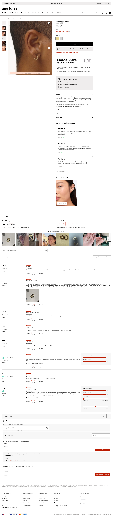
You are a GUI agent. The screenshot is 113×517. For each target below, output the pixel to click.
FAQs (40, 496)
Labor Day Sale (38, 485)
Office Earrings (47, 485)
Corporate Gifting (26, 502)
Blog (3, 502)
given (5, 468)
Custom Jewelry (26, 498)
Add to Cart (74, 44)
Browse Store (86, 49)
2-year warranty (67, 106)
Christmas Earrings (57, 485)
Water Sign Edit (71, 486)
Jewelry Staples (93, 485)
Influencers (41, 505)
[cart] (110, 13)
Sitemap (64, 514)
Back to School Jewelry (82, 485)
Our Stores (25, 496)
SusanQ (6, 443)
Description (59, 117)
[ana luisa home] (56, 7)
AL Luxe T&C (89, 514)
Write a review (72, 26)
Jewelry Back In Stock (34, 486)
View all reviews (60, 171)
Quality (58, 94)
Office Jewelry (30, 485)
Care (57, 113)
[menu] (106, 13)
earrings (78, 162)
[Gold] (57, 38)
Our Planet (4, 498)
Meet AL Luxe (5, 500)
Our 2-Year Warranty (43, 502)
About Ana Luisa (6, 493)
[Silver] (61, 38)
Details (58, 110)
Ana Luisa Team (9, 455)
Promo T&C (78, 514)
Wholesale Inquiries (27, 505)
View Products (62, 203)
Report (41, 273)
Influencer (44, 486)
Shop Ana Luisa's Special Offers (9, 507)
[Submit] (108, 499)
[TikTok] (84, 503)
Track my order (42, 498)
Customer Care (43, 493)
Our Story (4, 496)
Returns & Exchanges (43, 500)
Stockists (25, 500)
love (59, 148)
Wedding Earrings (103, 485)
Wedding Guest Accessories (20, 486)
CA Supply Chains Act (106, 514)
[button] (59, 224)
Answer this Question (102, 450)
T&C (74, 514)
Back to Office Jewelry (69, 485)
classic (89, 148)
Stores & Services (28, 493)
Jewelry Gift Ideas (7, 486)
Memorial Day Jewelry (53, 486)
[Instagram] (80, 503)
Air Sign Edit (63, 486)
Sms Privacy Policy (97, 514)
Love (59, 131)
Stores (97, 12)
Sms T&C (84, 514)
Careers (3, 505)
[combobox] (103, 256)
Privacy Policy (69, 514)
